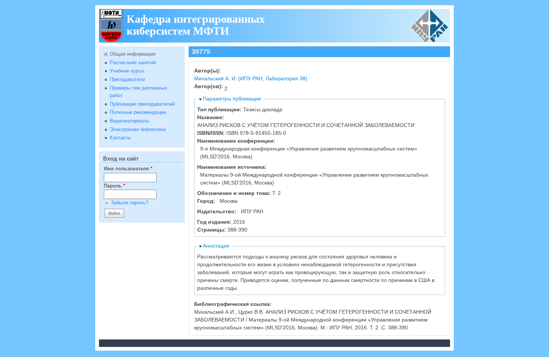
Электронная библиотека (138, 129)
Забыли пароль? (129, 202)
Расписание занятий (133, 62)
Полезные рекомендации (138, 112)
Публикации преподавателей (142, 104)
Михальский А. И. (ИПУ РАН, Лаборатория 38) (250, 78)
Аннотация (216, 246)
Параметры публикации (232, 99)
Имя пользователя (128, 168)
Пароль (114, 186)
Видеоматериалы (129, 121)
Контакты (120, 137)
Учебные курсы (127, 71)
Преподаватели (127, 79)
